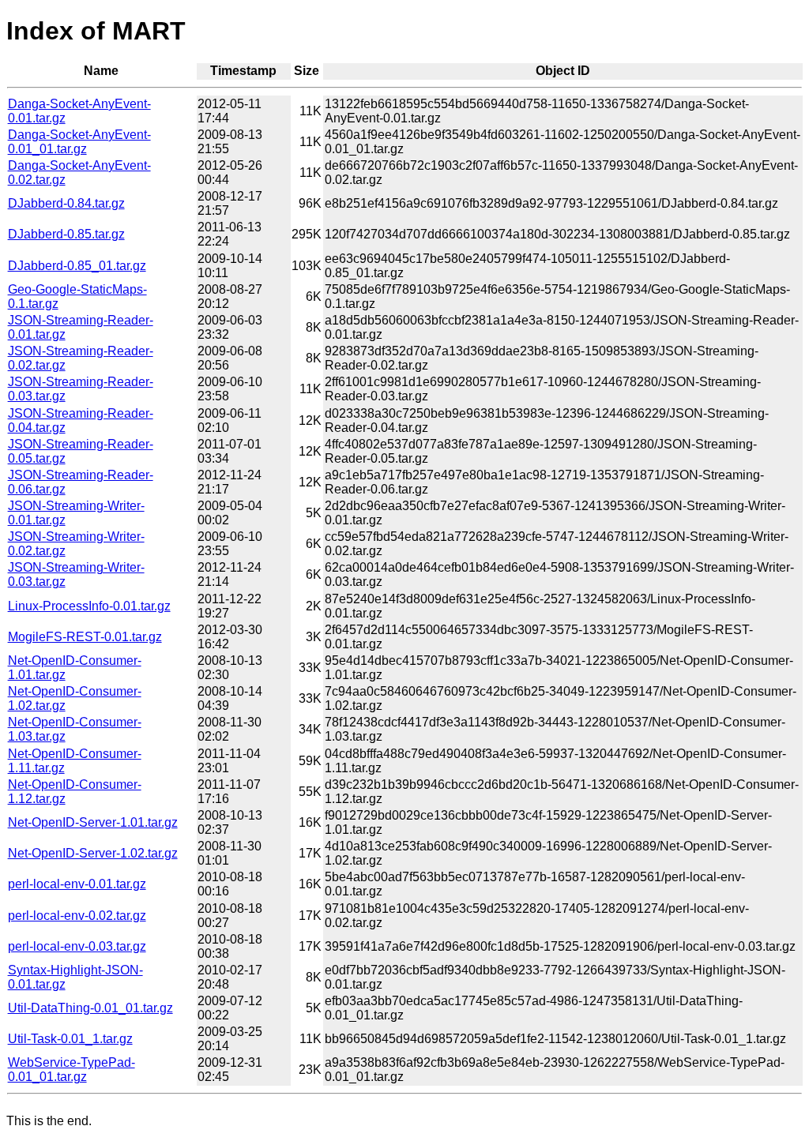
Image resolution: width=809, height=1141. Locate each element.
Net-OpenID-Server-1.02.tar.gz (93, 853)
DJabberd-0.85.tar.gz (66, 234)
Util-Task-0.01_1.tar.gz (70, 1038)
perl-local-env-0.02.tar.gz (77, 915)
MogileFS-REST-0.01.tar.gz (85, 637)
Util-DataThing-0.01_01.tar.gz (90, 1008)
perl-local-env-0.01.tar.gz (77, 884)
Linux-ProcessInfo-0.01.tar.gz (89, 606)
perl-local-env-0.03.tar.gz (77, 946)
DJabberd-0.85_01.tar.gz (77, 265)
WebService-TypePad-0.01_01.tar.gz (71, 1069)
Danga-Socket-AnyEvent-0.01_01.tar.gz (79, 142)
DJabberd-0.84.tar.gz (66, 203)
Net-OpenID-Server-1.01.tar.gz (93, 822)
